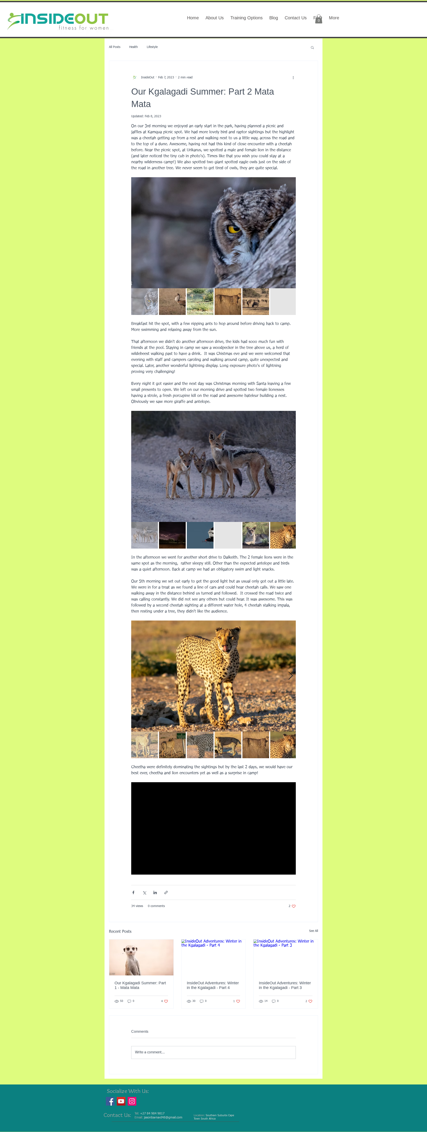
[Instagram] (132, 1101)
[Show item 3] (200, 301)
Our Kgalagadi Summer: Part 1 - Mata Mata (140, 985)
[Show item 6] (283, 301)
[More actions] (293, 77)
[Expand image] (213, 232)
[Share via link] (166, 892)
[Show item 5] (255, 301)
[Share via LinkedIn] (155, 892)
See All (313, 931)
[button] (318, 19)
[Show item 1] (144, 301)
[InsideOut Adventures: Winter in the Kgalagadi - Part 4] (213, 957)
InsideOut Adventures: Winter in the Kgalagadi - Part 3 (285, 985)
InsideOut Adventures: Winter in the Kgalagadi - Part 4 (213, 985)
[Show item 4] (228, 301)
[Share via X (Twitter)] (144, 892)
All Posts (114, 47)
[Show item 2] (172, 301)
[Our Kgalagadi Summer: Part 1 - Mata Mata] (141, 957)
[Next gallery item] (290, 232)
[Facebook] (110, 1101)
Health (133, 47)
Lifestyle (152, 47)
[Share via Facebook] (133, 892)
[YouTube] (121, 1101)
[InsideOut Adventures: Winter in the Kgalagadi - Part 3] (286, 957)
